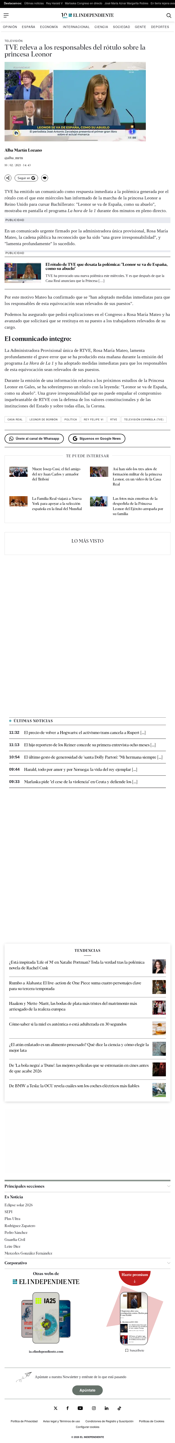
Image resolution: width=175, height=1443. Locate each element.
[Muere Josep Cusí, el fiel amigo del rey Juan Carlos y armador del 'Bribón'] (18, 477)
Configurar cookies (87, 1427)
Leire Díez (12, 1246)
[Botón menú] (6, 15)
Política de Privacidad (24, 1421)
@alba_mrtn (14, 158)
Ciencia (101, 27)
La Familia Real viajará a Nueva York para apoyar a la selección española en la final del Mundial (57, 503)
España (28, 27)
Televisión (14, 41)
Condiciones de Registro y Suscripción (109, 1421)
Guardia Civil (15, 1239)
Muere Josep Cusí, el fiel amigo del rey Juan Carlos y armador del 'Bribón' (56, 474)
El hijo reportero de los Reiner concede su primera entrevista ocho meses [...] (90, 744)
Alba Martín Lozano (23, 150)
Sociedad (121, 27)
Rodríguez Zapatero (20, 1226)
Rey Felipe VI (93, 419)
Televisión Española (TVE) (144, 419)
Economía (49, 27)
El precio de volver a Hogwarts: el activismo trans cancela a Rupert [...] (85, 732)
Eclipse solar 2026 (19, 1205)
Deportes (160, 27)
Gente (140, 27)
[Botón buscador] (169, 15)
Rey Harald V (54, 3)
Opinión (10, 27)
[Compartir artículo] (8, 178)
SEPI (8, 1212)
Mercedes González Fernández (28, 1253)
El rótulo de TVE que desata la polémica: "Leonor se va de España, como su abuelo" (107, 266)
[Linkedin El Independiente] (106, 1409)
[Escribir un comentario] (44, 178)
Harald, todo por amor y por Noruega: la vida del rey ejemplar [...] (80, 769)
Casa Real (15, 419)
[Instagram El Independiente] (94, 1409)
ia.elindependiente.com (46, 1351)
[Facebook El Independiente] (68, 1409)
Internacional (76, 27)
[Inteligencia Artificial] (46, 1342)
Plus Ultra (12, 1219)
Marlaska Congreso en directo (83, 3)
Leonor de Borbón (44, 419)
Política (70, 419)
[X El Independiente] (55, 1409)
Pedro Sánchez (16, 1232)
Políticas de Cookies (151, 1421)
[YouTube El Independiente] (80, 1409)
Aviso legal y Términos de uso (61, 1421)
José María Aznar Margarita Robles (126, 3)
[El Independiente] (87, 15)
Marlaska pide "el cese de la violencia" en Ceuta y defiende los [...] (80, 781)
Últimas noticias (34, 3)
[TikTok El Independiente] (119, 1409)
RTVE (113, 419)
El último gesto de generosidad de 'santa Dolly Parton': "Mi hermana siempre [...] (93, 757)
